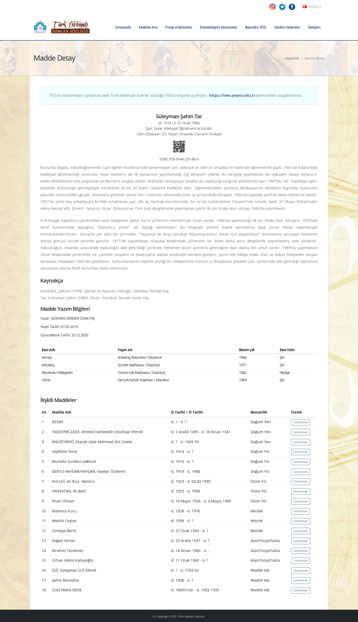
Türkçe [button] (313, 6)
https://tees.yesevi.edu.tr (232, 95)
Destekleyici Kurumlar (218, 27)
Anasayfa (123, 27)
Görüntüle (301, 422)
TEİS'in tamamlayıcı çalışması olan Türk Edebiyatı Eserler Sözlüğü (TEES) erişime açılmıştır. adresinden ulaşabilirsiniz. (176, 95)
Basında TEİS (255, 27)
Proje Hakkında (178, 27)
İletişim (314, 27)
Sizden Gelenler (287, 27)
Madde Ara (148, 27)
